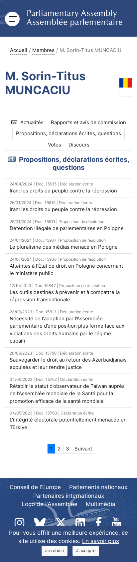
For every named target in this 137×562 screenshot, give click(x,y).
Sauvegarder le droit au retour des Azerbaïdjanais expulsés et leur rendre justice (68, 361)
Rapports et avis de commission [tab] (88, 122)
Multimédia (100, 504)
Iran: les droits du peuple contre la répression (63, 187)
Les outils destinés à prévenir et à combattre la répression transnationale (65, 293)
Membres (43, 50)
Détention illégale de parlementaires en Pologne (67, 225)
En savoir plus (100, 541)
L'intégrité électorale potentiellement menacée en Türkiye (68, 420)
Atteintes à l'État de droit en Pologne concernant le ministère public (66, 267)
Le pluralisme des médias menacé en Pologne (64, 244)
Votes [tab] (54, 144)
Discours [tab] (78, 144)
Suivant (83, 448)
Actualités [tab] (32, 122)
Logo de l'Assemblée (49, 504)
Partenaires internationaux (68, 495)
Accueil (18, 50)
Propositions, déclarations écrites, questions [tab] (68, 133)
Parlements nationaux (98, 487)
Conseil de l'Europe (35, 487)
